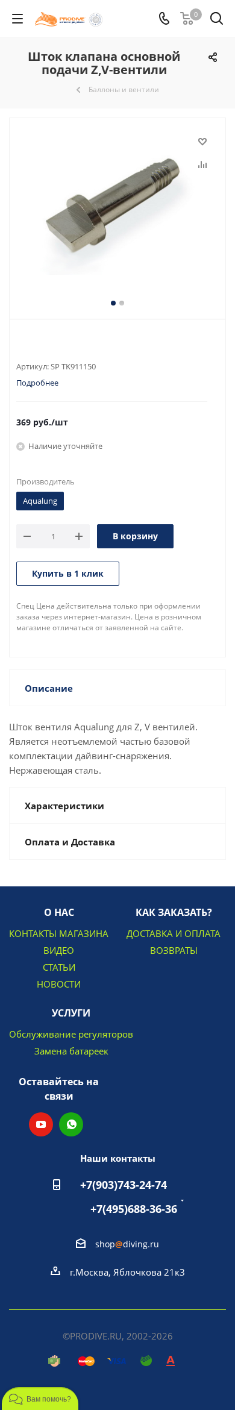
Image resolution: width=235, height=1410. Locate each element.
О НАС (59, 912)
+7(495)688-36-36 (133, 1209)
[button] (40, 1398)
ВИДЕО (58, 950)
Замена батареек (71, 1051)
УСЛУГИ (71, 1013)
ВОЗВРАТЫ (174, 950)
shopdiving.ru (127, 1244)
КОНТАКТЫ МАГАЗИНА (58, 933)
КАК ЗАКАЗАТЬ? (174, 912)
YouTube (41, 1124)
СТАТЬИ (59, 967)
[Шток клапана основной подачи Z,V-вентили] (117, 205)
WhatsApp (71, 1124)
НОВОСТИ (59, 984)
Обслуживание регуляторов (71, 1034)
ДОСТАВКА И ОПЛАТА (174, 933)
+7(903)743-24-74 (123, 1184)
